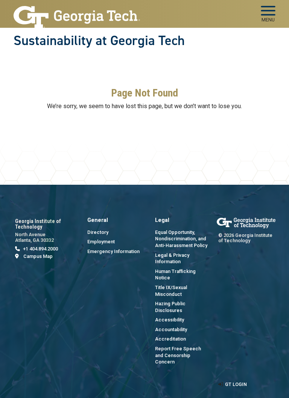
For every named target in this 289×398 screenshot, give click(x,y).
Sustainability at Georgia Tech (99, 40)
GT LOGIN (236, 384)
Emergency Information (113, 251)
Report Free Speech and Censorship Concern (178, 355)
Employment (101, 241)
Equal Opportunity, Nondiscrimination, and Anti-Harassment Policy (181, 238)
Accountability (171, 329)
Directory (97, 232)
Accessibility (169, 320)
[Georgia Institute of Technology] (77, 10)
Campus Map (38, 256)
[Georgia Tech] (246, 223)
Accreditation (170, 339)
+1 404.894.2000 (40, 249)
